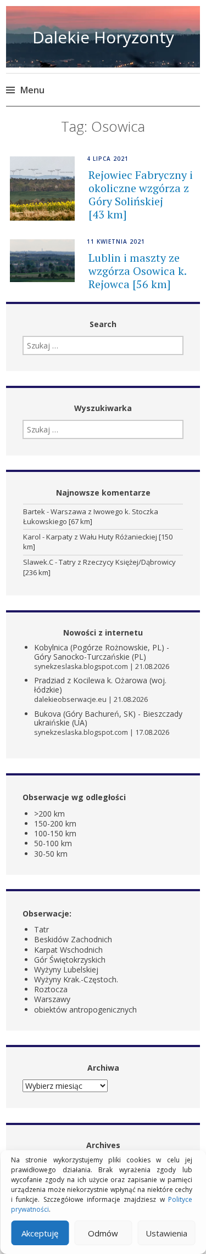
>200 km (49, 813)
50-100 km (53, 843)
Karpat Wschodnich (68, 949)
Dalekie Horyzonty (103, 37)
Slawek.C (38, 562)
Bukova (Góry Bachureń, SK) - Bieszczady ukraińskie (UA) (108, 718)
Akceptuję (39, 1233)
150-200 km (55, 823)
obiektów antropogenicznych (85, 1009)
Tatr (41, 929)
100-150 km (55, 833)
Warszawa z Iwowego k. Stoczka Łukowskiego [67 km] (90, 516)
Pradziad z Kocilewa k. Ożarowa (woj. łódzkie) (100, 685)
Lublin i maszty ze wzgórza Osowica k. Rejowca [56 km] (137, 270)
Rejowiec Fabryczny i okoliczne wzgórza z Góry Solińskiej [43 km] (140, 194)
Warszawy (52, 999)
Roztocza (51, 989)
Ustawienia (166, 1233)
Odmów (103, 1233)
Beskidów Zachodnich (73, 939)
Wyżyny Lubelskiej (66, 969)
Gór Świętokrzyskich (69, 959)
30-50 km (51, 853)
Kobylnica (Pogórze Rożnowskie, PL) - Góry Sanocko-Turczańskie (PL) (101, 652)
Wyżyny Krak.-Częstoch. (76, 979)
